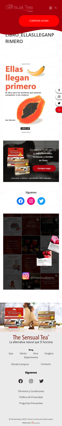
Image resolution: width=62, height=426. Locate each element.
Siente (23, 353)
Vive (11, 353)
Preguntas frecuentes (31, 403)
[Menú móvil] (51, 8)
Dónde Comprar (20, 364)
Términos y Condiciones (31, 391)
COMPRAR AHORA (39, 20)
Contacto (46, 364)
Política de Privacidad (31, 397)
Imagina (49, 353)
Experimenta (31, 357)
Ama (35, 353)
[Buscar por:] (55, 8)
